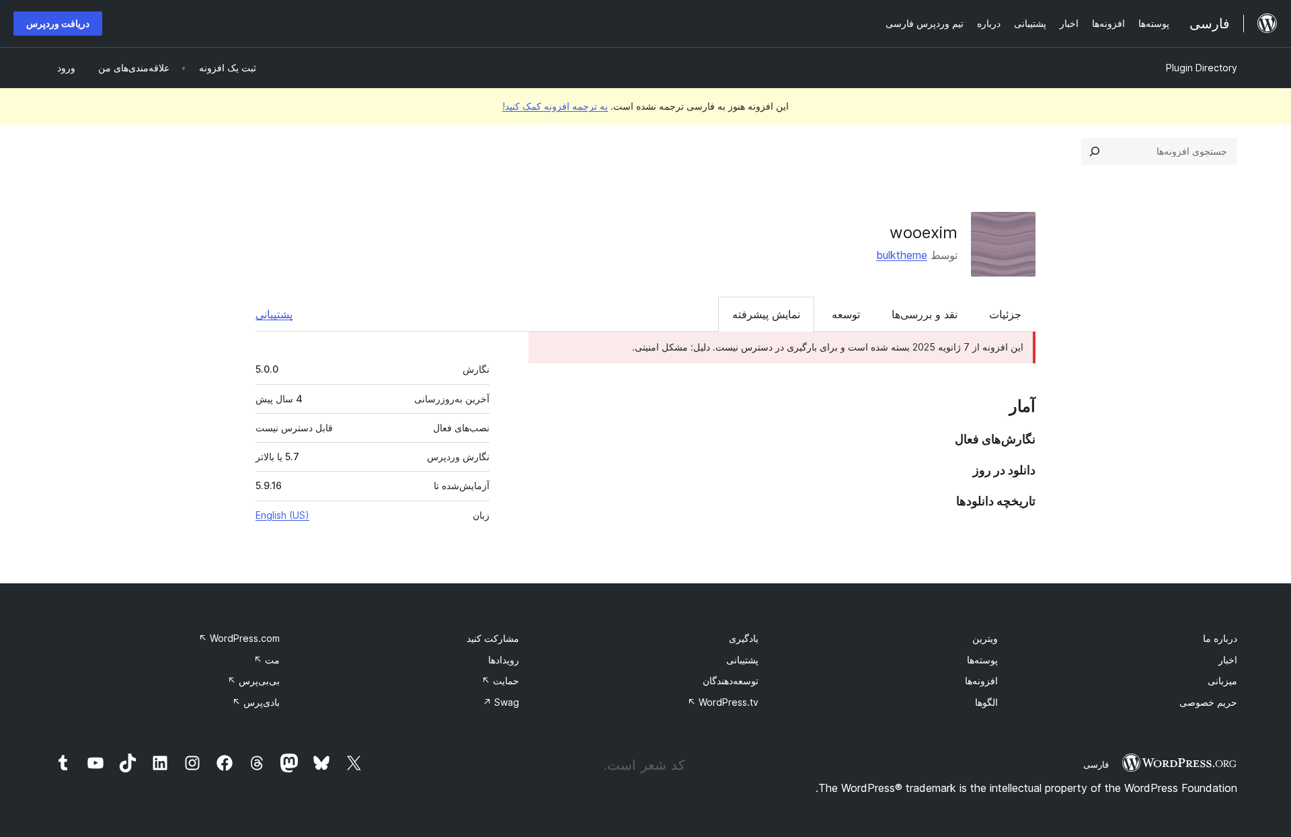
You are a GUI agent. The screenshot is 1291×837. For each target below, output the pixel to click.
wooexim (923, 232)
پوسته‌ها (982, 659)
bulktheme (901, 255)
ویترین (985, 638)
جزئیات (1005, 314)
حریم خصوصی (1208, 702)
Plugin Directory (1201, 67)
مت (266, 659)
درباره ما (1220, 638)
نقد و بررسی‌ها (924, 314)
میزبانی (1222, 680)
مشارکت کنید (493, 638)
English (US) (282, 515)
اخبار (1227, 659)
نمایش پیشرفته (766, 314)
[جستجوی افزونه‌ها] (1094, 151)
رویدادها (503, 659)
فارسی (1096, 764)
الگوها (986, 702)
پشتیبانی (274, 314)
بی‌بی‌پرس (253, 680)
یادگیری (743, 638)
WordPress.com (239, 638)
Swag (501, 702)
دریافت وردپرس (57, 23)
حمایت (500, 680)
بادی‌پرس (256, 702)
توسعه (846, 314)
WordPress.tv (722, 702)
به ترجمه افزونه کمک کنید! (555, 106)
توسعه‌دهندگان (730, 680)
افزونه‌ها (981, 680)
